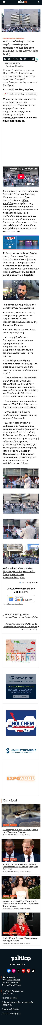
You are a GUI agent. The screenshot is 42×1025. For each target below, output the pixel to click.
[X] (9, 59)
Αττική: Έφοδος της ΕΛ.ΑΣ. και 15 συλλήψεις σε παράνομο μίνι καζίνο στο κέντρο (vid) (20, 626)
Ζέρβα (33, 253)
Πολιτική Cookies (9, 998)
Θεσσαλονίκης (11, 118)
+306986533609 (13, 985)
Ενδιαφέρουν (20, 38)
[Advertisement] (21, 145)
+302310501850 (13, 982)
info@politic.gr (14, 980)
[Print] (25, 59)
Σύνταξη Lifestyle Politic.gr (22, 834)
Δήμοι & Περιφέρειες (9, 38)
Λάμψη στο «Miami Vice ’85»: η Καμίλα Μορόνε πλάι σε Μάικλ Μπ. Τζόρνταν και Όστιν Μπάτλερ (21, 903)
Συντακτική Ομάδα (10, 1009)
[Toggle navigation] (4, 2)
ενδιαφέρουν (10, 604)
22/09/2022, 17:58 (12, 63)
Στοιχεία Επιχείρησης (11, 1013)
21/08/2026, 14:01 (8, 943)
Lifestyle (6, 824)
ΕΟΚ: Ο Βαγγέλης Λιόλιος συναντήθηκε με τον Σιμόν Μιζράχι (21, 616)
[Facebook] (5, 59)
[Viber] (21, 59)
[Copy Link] (29, 59)
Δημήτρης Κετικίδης (15, 66)
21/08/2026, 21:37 (8, 834)
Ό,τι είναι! (13, 824)
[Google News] (33, 59)
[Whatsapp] (17, 59)
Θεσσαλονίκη (19, 604)
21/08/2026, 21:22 (8, 871)
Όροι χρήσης (8, 994)
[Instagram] (13, 59)
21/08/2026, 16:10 (8, 908)
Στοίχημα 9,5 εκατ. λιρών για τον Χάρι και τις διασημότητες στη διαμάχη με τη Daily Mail (20, 867)
